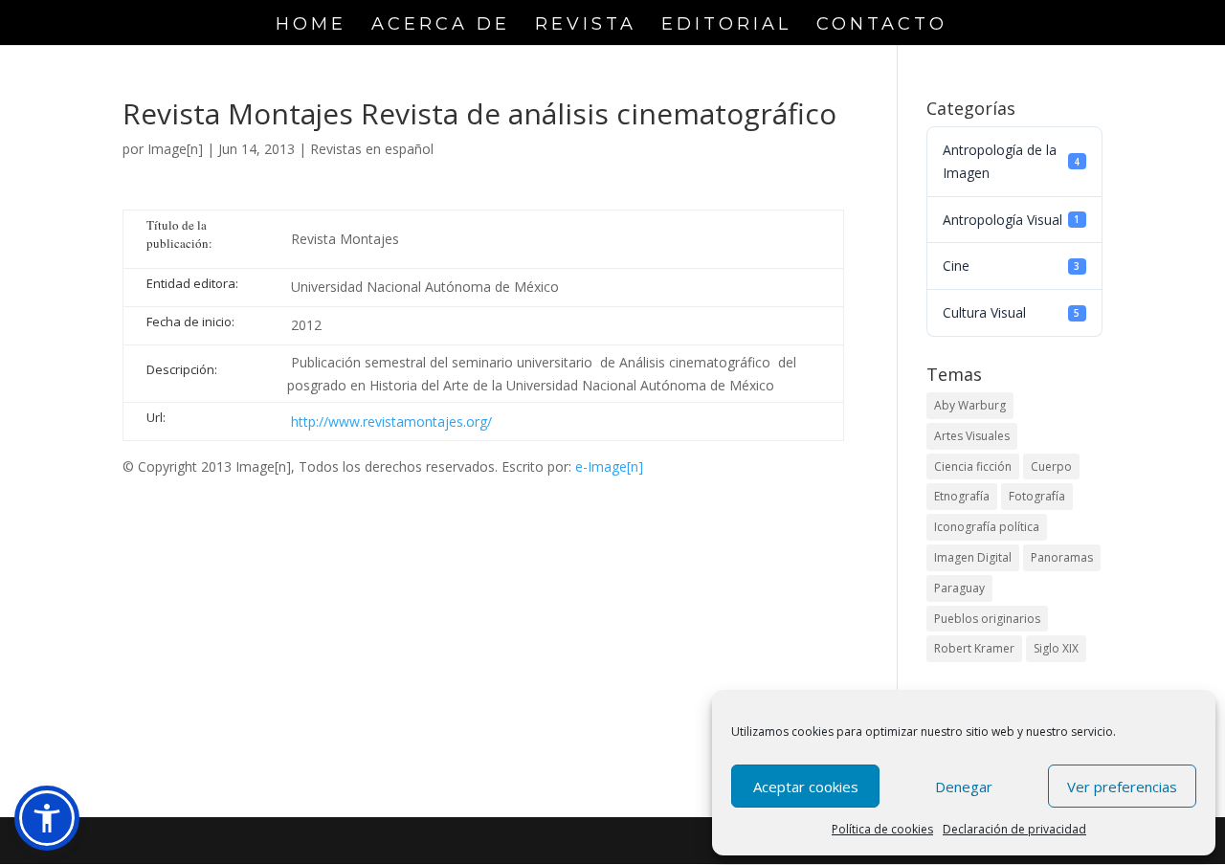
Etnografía (962, 496)
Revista (585, 25)
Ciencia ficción (973, 466)
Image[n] (175, 149)
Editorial (726, 25)
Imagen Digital (973, 557)
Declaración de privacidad (1014, 829)
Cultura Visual (1011, 312)
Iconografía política (986, 527)
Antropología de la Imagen (1011, 161)
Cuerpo (1051, 466)
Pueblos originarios (987, 618)
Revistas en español (372, 149)
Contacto (881, 25)
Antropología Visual (1011, 220)
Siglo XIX (1056, 648)
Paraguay (959, 588)
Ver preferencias (1122, 786)
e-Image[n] (609, 466)
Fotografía (1037, 496)
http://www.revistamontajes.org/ (391, 421)
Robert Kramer (974, 648)
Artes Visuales (972, 436)
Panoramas (1062, 557)
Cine (1011, 265)
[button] (47, 818)
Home (311, 25)
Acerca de (440, 25)
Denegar (963, 786)
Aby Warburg (970, 405)
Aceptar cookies (805, 786)
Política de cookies (882, 829)
